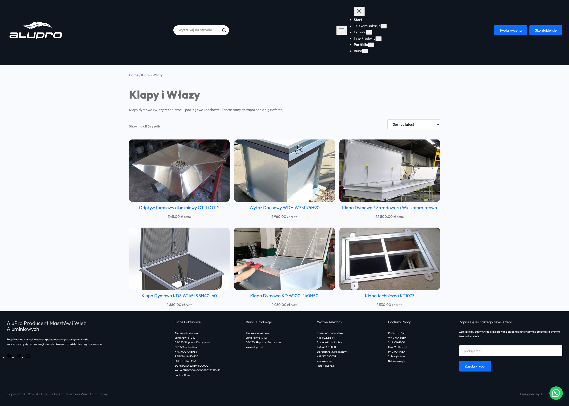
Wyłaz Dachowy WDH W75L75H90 (284, 207)
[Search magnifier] (224, 30)
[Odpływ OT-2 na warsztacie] (179, 170)
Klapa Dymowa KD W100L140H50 (284, 295)
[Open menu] (341, 30)
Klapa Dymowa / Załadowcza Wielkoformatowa (389, 207)
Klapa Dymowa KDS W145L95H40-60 (179, 295)
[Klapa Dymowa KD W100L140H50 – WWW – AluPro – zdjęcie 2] (284, 259)
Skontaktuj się (546, 30)
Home (133, 75)
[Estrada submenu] (369, 32)
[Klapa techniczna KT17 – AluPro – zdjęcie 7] (389, 259)
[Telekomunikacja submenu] (384, 26)
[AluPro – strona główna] (36, 30)
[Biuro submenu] (365, 51)
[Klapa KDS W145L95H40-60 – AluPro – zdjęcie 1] (179, 259)
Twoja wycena (510, 30)
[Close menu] (359, 11)
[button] (556, 393)
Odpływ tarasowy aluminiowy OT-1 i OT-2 (179, 207)
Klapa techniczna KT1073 (390, 295)
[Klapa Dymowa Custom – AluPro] (389, 170)
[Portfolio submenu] (371, 44)
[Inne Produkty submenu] (378, 38)
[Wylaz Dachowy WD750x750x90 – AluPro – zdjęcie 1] (284, 170)
